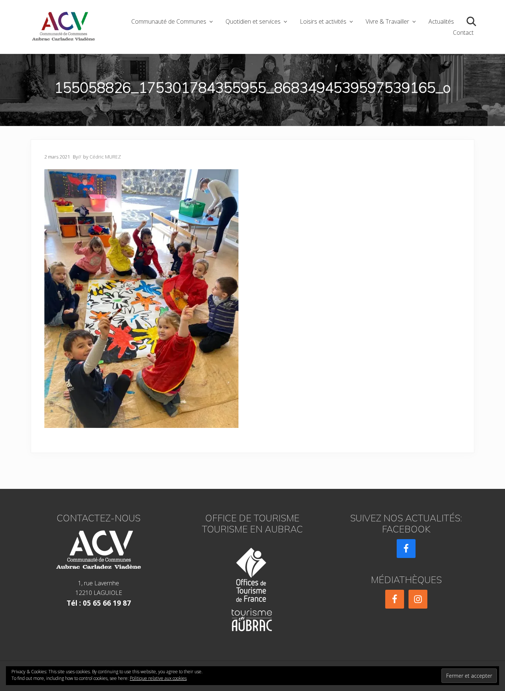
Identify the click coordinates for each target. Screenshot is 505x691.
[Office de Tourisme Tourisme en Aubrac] (252, 587)
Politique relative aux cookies (158, 678)
